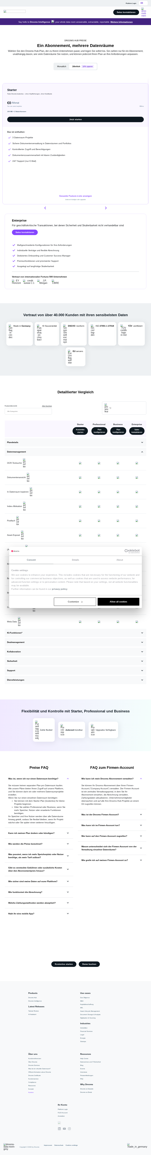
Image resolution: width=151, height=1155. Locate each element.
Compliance (32, 1082)
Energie (83, 1038)
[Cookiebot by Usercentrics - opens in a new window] (127, 551)
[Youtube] (64, 1128)
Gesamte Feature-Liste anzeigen (75, 196)
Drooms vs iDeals (86, 1092)
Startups (83, 1041)
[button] (45, 208)
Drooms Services (34, 1065)
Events (82, 1068)
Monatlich (61, 66)
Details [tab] (75, 559)
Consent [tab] (31, 559)
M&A (81, 1001)
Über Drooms (32, 1062)
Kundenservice (33, 1079)
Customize (73, 601)
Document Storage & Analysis (90, 1014)
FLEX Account (63, 1112)
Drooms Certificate (34, 1075)
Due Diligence (85, 997)
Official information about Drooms (39, 1072)
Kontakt (31, 1089)
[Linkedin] (59, 1128)
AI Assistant (32, 1014)
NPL (81, 1008)
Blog (81, 1065)
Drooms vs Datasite (86, 1089)
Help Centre (84, 1058)
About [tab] (119, 559)
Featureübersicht (11, 406)
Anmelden (61, 1116)
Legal (82, 1034)
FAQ (81, 1079)
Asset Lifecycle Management (90, 1011)
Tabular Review (33, 1011)
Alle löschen (47, 406)
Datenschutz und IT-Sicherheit (90, 1062)
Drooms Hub (32, 997)
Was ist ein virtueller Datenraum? (39, 1068)
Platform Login (63, 1109)
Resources (32, 1085)
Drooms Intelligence (35, 1001)
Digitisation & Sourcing (88, 1018)
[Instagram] (69, 1128)
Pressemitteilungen (86, 1075)
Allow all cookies (118, 601)
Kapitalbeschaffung (86, 1004)
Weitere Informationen (121, 22)
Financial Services (86, 1031)
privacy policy (59, 589)
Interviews (83, 1072)
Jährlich (82, 66)
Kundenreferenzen (34, 1058)
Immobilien (83, 1028)
